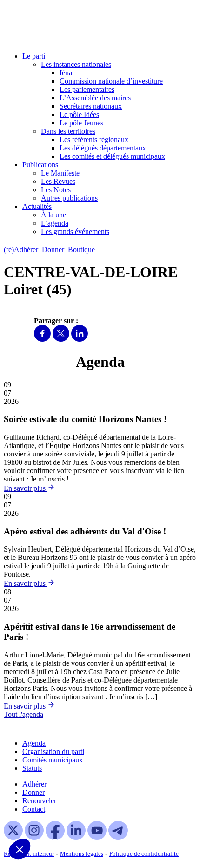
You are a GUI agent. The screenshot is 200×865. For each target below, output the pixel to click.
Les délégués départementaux (103, 148)
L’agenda (54, 223)
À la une (53, 215)
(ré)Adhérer (21, 250)
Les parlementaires (87, 89)
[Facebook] (42, 339)
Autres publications (69, 198)
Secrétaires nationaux (91, 106)
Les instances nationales (76, 64)
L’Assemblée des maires (95, 98)
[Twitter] (61, 339)
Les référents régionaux (94, 139)
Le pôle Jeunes (81, 123)
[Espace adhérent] (115, 250)
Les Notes (56, 190)
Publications (40, 165)
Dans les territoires (68, 131)
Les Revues (58, 181)
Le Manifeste (60, 173)
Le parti (33, 56)
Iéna (66, 73)
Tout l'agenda (23, 714)
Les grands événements (75, 231)
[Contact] (103, 250)
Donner (53, 250)
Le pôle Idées (79, 114)
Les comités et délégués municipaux (112, 156)
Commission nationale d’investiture (111, 81)
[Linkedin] (79, 339)
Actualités (37, 206)
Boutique (81, 250)
